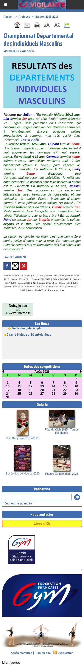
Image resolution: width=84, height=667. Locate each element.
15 (65, 386)
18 (19, 390)
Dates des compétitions (42, 366)
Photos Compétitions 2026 (61, 473)
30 (76, 393)
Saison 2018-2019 (62, 279)
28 (53, 393)
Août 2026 (42, 371)
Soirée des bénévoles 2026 (22, 473)
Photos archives (56, 290)
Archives (24, 16)
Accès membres (21, 652)
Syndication (65, 652)
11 (19, 386)
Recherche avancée (18, 503)
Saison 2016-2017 (27, 283)
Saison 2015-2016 (46, 16)
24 (7, 393)
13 (42, 386)
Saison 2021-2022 (20, 279)
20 (42, 390)
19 (30, 390)
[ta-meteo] (18, 309)
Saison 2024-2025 (34, 275)
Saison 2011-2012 (55, 286)
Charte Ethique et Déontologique (29, 333)
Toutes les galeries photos (29, 327)
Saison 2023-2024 (55, 275)
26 (30, 393)
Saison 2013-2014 (14, 286)
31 (7, 397)
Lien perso (11, 663)
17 (7, 390)
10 (7, 386)
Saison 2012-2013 (34, 286)
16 (76, 386)
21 (53, 390)
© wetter (11, 313)
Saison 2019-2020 (41, 279)
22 (65, 390)
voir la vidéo (30, 140)
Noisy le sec (18, 305)
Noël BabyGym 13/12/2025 (22, 438)
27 (42, 393)
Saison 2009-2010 (36, 290)
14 (53, 386)
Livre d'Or (42, 523)
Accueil (8, 16)
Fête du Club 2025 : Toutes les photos (62, 431)
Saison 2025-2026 (13, 275)
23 (76, 390)
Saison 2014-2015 (68, 283)
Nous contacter (42, 514)
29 (65, 393)
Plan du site (43, 652)
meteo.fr (24, 313)
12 (30, 386)
